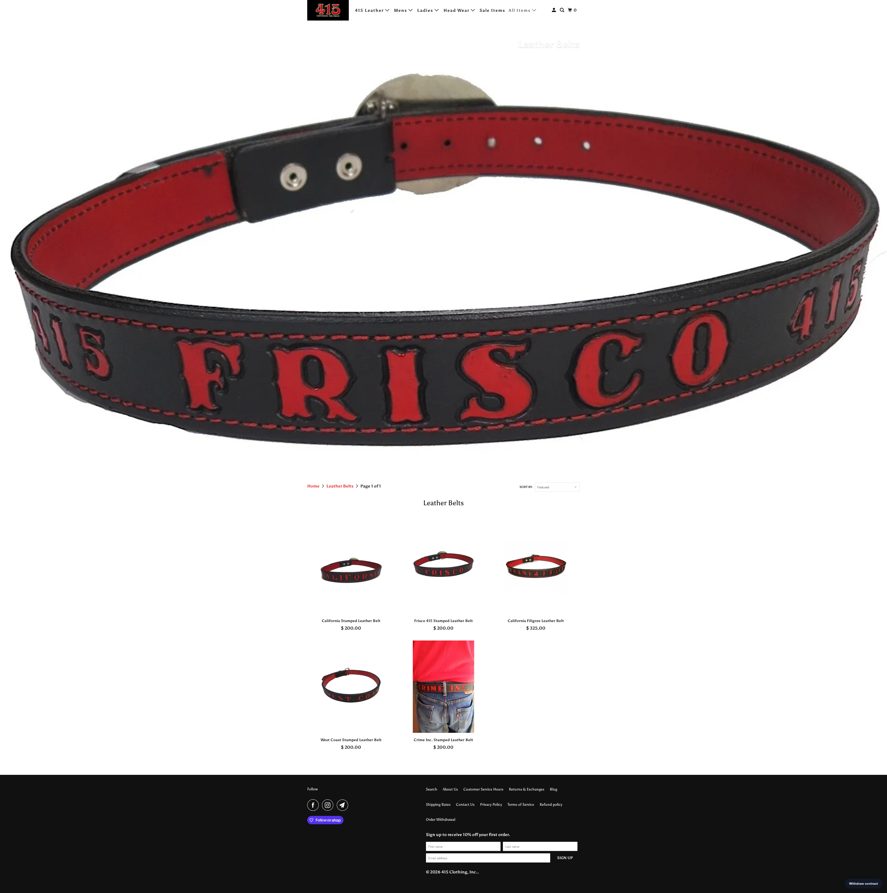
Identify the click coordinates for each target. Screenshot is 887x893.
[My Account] (554, 10)
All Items (520, 10)
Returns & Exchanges (526, 789)
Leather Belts (340, 486)
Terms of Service (520, 804)
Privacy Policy (491, 804)
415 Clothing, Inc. (459, 872)
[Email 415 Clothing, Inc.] (344, 805)
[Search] (562, 10)
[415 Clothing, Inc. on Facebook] (314, 805)
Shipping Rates (438, 804)
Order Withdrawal (440, 819)
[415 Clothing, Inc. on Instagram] (329, 805)
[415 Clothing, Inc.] (328, 10)
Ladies (425, 10)
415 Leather (370, 10)
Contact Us (465, 804)
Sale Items (492, 10)
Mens (401, 10)
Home (313, 486)
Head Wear (457, 10)
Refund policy (551, 804)
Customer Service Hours (483, 789)
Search (431, 789)
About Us (450, 789)
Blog (553, 789)
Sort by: (526, 487)
